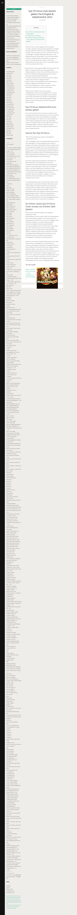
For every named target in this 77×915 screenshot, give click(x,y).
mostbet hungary (10, 598)
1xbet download (10, 211)
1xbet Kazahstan (10, 218)
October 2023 (9, 90)
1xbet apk (8, 187)
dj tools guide (10, 393)
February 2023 (10, 104)
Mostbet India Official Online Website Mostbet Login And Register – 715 (13, 603)
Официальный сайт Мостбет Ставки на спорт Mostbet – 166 (13, 852)
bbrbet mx (8, 302)
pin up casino (9, 686)
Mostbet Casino (10, 589)
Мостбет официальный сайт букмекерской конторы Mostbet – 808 (12, 847)
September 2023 (10, 92)
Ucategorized (9, 771)
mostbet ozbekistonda (12, 617)
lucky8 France (10, 526)
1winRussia (9, 183)
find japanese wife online (12, 433)
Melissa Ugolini (10, 572)
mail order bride (10, 534)
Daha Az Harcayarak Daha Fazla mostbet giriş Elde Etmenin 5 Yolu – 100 (13, 385)
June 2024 (8, 76)
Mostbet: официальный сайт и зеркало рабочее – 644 (13, 642)
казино (8, 844)
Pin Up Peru (9, 694)
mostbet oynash (10, 615)
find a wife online (10, 431)
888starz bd (9, 242)
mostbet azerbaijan (11, 586)
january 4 (8, 481)
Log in (8, 887)
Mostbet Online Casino (12, 612)
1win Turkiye (9, 175)
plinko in (8, 704)
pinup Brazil (9, 701)
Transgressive (16, 55)
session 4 (8, 735)
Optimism (9, 656)
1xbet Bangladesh (10, 202)
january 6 (8, 483)
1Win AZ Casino (10, 153)
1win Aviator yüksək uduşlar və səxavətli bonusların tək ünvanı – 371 (13, 149)
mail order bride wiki (11, 546)
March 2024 (9, 82)
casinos (8, 355)
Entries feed (9, 889)
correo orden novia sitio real (13, 378)
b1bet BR (8, 287)
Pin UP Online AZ (10, 691)
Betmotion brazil (10, 335)
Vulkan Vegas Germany (12, 796)
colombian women (11, 369)
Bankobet (8, 297)
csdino (8, 381)
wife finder (9, 832)
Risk (7, 723)
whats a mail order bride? (13, 816)
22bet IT (8, 233)
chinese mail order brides (13, 361)
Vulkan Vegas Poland (11, 797)
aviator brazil (9, 263)
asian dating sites (11, 249)
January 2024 (9, 85)
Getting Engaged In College (13, 440)
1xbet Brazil (9, 204)
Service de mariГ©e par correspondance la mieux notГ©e (13, 727)
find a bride (9, 419)
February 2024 (10, 83)
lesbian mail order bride (12, 505)
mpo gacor (8, 895)
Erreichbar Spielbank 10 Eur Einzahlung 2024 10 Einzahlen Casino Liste (13, 27)
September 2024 (10, 71)
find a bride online (11, 421)
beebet (8, 306)
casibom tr (9, 347)
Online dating (10, 653)
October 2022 (9, 111)
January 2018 (9, 135)
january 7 (8, 484)
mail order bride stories (12, 545)
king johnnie (9, 493)
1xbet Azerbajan (10, 192)
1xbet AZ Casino (10, 189)
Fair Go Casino (10, 416)
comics (8, 371)
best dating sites (10, 318)
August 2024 (9, 73)
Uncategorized (10, 773)
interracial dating (11, 477)
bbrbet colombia (10, 300)
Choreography (10, 362)
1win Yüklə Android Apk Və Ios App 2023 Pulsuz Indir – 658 (13, 180)
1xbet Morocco (10, 223)
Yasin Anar (9, 835)
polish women (10, 706)
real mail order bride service (13, 715)
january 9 (8, 488)
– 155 (7, 142)
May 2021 (8, 131)
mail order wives (10, 553)
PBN (7, 661)
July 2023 (8, 95)
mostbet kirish (10, 610)
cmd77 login (8, 898)
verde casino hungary (12, 780)
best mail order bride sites (13, 323)
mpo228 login (10, 902)
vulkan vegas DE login (12, 794)
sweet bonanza (10, 751)
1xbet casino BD (10, 208)
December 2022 (10, 107)
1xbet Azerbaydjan (11, 194)
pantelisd (43, 20)
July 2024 (8, 75)
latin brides (9, 495)
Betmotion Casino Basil (12, 337)
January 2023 (9, 106)
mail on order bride (11, 532)
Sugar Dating (9, 749)
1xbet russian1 (10, 230)
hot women (9, 450)
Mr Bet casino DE (10, 646)
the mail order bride (11, 756)
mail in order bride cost (12, 531)
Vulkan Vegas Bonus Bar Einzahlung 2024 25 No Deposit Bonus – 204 (12, 790)
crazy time (9, 379)
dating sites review (11, 390)
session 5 (8, 737)
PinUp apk (9, 698)
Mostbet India (10, 600)
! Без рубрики (10, 144)
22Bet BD (8, 232)
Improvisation (10, 474)
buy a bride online (11, 345)
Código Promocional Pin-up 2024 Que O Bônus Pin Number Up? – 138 (13, 366)
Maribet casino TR (11, 555)
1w (7, 146)
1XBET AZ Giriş (10, 190)
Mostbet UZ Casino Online (13, 634)
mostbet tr (9, 629)
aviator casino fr (10, 266)
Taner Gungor (10, 753)
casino (8, 349)
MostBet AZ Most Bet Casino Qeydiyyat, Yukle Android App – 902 (13, 582)
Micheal (8, 55)
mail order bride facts (12, 538)
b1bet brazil (9, 288)
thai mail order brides (12, 754)
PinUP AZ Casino (10, 699)
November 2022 (10, 109)
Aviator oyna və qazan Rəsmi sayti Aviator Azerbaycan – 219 (13, 271)
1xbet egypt (9, 213)
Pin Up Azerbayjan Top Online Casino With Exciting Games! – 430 (13, 680)
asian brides (9, 247)
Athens (8, 251)
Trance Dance (15, 62)
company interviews (11, 373)
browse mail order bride (12, 340)
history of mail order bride (13, 448)
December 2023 (10, 87)
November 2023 (10, 88)
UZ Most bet (9, 778)
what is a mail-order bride (13, 808)
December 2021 (10, 128)
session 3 (8, 734)
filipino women (10, 417)
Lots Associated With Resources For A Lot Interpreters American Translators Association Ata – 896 (13, 521)
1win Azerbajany (10, 154)
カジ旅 (8, 870)
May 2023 (8, 99)
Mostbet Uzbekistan (11, 637)
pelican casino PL (11, 663)
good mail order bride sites (13, 443)
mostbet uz (9, 630)
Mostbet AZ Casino (11, 577)
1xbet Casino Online (11, 209)
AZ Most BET (9, 275)
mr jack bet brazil (10, 648)
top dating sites (10, 758)
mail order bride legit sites (13, 541)
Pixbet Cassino (10, 703)
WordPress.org (10, 892)
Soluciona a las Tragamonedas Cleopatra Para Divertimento (12, 39)
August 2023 (9, 94)
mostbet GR (9, 596)
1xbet (7, 185)
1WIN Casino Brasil (11, 161)
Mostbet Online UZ (11, 613)
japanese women (10, 489)
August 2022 (9, 114)
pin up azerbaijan (10, 677)
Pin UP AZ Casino (10, 675)
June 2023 (8, 97)
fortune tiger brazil (11, 436)
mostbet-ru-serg (10, 639)
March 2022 (9, 123)
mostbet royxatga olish (12, 627)
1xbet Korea (9, 220)
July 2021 (8, 130)
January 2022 (9, 126)
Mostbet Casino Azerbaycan (13, 593)
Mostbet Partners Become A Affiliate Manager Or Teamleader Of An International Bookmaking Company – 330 (13, 622)
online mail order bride (12, 655)
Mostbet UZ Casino (11, 632)
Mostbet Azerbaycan (11, 587)
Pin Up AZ (8, 673)
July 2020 (8, 133)
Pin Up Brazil (9, 684)
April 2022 (8, 121)
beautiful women (10, 304)
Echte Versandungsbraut (12, 410)
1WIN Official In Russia (12, 165)
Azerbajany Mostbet (11, 276)
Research (8, 720)
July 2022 (8, 116)
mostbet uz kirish (10, 636)
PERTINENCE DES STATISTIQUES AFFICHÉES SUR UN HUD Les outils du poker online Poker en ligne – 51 (13, 668)
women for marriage (11, 833)
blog (7, 338)
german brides (10, 438)
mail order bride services (12, 543)
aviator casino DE (11, 264)
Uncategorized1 (10, 775)
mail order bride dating (12, 536)
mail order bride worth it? (13, 548)
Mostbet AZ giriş (10, 579)
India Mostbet (10, 476)
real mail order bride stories (13, 716)
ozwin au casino (10, 658)
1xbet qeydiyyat (10, 225)
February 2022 (10, 125)
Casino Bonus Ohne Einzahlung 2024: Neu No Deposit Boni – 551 (12, 352)
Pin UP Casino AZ (10, 687)
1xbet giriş (9, 214)
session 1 (8, 730)
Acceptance (9, 245)
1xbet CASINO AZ (10, 206)
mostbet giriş (9, 594)
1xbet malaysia (10, 221)
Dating (8, 388)
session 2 (8, 732)
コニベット (9, 871)
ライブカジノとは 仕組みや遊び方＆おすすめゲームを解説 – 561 (13, 876)
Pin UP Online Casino (12, 692)
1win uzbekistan (10, 177)
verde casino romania (12, 784)
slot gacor (8, 900)
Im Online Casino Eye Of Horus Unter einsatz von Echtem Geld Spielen (35, 39)
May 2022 (8, 119)
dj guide (8, 392)
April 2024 (9, 80)
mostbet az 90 (10, 575)
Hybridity (8, 472)
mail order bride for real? (12, 539)
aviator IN (9, 268)
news (7, 649)
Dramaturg (18, 64)
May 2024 (8, 78)
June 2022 (8, 118)
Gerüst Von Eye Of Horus (34, 35)
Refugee (8, 718)
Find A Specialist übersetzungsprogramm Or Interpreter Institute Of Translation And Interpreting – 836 (13, 426)
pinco (7, 696)
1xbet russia (9, 226)
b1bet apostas (9, 285)
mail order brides (10, 550)
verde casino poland (11, 782)
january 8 (8, 486)
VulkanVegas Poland (11, 799)
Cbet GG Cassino (10, 359)
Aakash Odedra (10, 244)
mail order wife (10, 551)
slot (7, 747)
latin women (9, 498)
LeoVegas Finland (10, 503)
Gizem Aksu (9, 441)
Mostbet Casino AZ (11, 591)
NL (7, 651)
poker (7, 62)
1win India (9, 163)
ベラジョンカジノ (10, 873)
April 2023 (9, 100)
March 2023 (9, 102)
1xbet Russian (9, 228)
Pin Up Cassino (10, 689)
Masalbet (8, 563)
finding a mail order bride (13, 434)
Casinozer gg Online (11, 357)
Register (8, 885)
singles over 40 (10, 742)
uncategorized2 (10, 777)
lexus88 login (16, 906)
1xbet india (9, 216)
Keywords (8, 491)
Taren (7, 57)
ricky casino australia (12, 722)
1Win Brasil (9, 159)
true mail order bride (11, 770)
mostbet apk (9, 574)
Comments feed (10, 891)
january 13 (9, 479)
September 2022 (10, 113)
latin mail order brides (12, 496)
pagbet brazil (9, 660)
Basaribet (8, 299)
